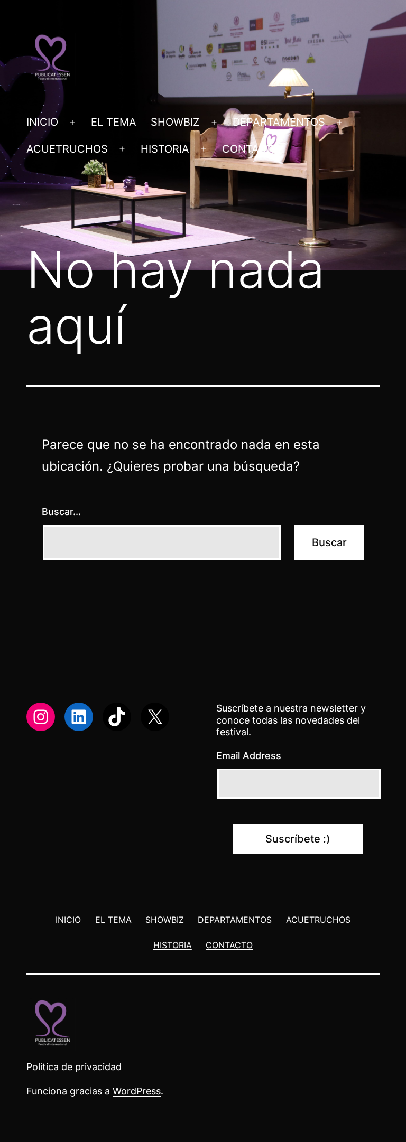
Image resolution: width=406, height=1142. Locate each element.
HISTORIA (165, 149)
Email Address (248, 755)
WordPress (137, 1091)
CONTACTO (251, 149)
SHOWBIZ (175, 122)
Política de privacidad (74, 1066)
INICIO (42, 122)
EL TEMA (113, 122)
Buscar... (61, 511)
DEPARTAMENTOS (279, 122)
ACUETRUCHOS (67, 149)
